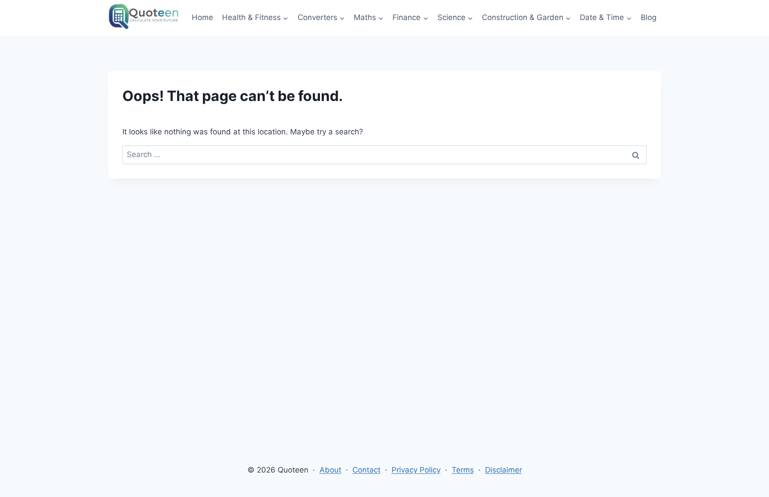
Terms (463, 469)
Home (202, 17)
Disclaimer (503, 469)
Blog (648, 17)
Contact (366, 469)
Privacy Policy (416, 469)
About (330, 469)
